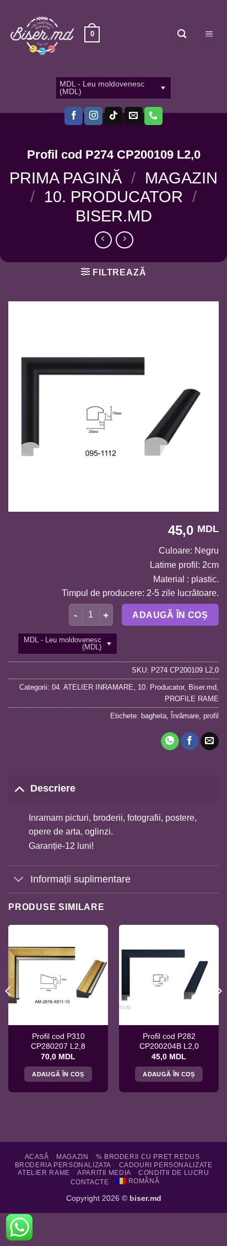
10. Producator (113, 196)
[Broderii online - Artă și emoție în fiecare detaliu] (42, 34)
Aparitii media (104, 1173)
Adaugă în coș (170, 615)
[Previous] (8, 1013)
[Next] (218, 1013)
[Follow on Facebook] (73, 116)
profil (211, 716)
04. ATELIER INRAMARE (92, 687)
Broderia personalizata (63, 1165)
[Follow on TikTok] (114, 116)
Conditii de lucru (173, 1173)
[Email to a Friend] (210, 741)
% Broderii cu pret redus (148, 1157)
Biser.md (113, 216)
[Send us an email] (134, 116)
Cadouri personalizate (166, 1165)
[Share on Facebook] (190, 741)
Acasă (37, 1157)
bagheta (153, 716)
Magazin (181, 178)
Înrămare (185, 716)
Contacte (90, 1182)
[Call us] (153, 116)
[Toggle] (19, 788)
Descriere (52, 788)
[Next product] (103, 239)
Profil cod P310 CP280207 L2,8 (58, 1041)
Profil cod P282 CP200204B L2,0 (169, 1041)
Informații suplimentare (80, 879)
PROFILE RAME (192, 699)
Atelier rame (43, 1173)
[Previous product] (124, 239)
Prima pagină (65, 178)
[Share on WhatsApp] (170, 741)
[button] (92, 34)
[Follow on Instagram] (93, 116)
